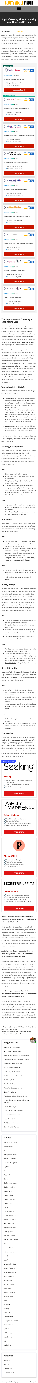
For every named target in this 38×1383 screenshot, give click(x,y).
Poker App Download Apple (13, 1088)
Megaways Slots (9, 1276)
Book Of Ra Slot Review (11, 1127)
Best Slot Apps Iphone (11, 1123)
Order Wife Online (10, 663)
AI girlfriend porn (31, 978)
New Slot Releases (9, 1292)
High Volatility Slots (10, 1228)
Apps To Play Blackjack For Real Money (16, 1056)
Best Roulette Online (10, 1080)
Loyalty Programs (9, 1268)
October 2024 (8, 1369)
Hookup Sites (8, 1232)
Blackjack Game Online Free (13, 1051)
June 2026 (7, 1365)
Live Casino (7, 1256)
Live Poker (7, 1260)
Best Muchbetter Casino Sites (13, 1064)
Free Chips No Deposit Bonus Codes (15, 1096)
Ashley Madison (11, 815)
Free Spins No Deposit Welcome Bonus (16, 1060)
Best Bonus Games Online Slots (14, 1076)
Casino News (8, 1191)
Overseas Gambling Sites (12, 1115)
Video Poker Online (10, 1119)
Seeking (7, 777)
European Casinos (10, 1223)
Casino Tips (7, 1203)
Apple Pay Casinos (10, 1159)
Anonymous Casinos (10, 1155)
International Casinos (11, 1240)
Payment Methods (10, 1296)
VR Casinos (7, 1345)
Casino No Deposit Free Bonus (13, 1111)
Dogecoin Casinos (9, 1215)
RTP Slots (7, 1305)
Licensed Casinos (9, 1248)
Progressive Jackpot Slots (12, 1047)
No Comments (19, 32)
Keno (5, 1244)
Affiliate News (8, 1147)
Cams (6, 1179)
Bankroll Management (11, 1163)
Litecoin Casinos (9, 1252)
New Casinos (8, 1288)
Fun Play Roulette (9, 1084)
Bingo (6, 1171)
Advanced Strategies (10, 1142)
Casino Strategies (9, 1199)
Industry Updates (9, 1236)
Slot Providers (8, 1317)
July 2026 (7, 1361)
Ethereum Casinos (10, 1219)
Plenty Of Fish (10, 856)
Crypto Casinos (9, 1211)
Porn (5, 1300)
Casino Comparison (10, 1183)
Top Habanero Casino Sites (12, 1068)
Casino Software (9, 1195)
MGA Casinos (8, 1280)
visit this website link (30, 490)
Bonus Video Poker (10, 1092)
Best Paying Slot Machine (12, 1072)
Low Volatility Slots (10, 1264)
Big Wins (6, 1167)
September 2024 (9, 1373)
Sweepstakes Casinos (11, 1321)
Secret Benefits (11, 891)
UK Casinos (7, 1329)
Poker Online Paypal (10, 1107)
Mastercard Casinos (10, 1272)
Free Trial (19, 794)
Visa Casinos (8, 1337)
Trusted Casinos (9, 1325)
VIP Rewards (8, 1333)
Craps (6, 1207)
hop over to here (26, 342)
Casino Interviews (9, 1187)
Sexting (6, 1309)
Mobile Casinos (9, 1284)
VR (5, 1341)
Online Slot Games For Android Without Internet (16, 1101)
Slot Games (7, 1313)
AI (4, 1151)
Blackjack (7, 1175)
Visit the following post (24, 608)
